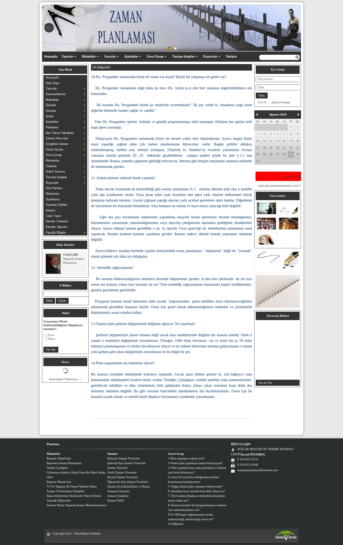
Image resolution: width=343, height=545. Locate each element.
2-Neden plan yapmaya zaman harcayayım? (195, 463)
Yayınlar (67, 56)
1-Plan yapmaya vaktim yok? (186, 458)
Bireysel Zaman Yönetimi (123, 458)
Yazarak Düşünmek (59, 500)
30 (297, 154)
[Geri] (257, 114)
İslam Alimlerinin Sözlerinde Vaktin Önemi (74, 496)
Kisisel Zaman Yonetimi (122, 477)
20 (277, 147)
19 (271, 147)
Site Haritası (54, 188)
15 (291, 140)
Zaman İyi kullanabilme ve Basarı (128, 486)
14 (284, 140)
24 (257, 154)
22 (291, 147)
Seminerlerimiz (56, 94)
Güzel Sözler (54, 149)
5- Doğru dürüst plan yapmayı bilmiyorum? (195, 486)
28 (284, 154)
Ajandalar (131, 56)
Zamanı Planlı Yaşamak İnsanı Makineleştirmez (77, 505)
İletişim (231, 56)
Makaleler (89, 56)
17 (257, 147)
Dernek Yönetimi (57, 221)
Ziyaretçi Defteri (56, 204)
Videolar (51, 166)
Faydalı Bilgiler (56, 232)
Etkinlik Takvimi (56, 227)
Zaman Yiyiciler (117, 467)
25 (264, 154)
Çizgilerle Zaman (57, 144)
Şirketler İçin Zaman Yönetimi (126, 463)
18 (264, 147)
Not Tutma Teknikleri (60, 133)
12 (271, 140)
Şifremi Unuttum (280, 102)
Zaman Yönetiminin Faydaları (66, 491)
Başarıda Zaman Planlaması (64, 463)
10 (257, 140)
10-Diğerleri (175, 524)
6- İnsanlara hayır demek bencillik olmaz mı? (196, 491)
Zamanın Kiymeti (118, 491)
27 (277, 154)
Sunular (110, 56)
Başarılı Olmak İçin (59, 458)
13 (277, 140)
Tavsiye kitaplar (183, 56)
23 (297, 147)
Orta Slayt (53, 83)
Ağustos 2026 (278, 114)
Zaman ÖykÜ (115, 500)
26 (271, 154)
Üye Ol (262, 102)
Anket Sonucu (55, 171)
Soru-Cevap (155, 56)
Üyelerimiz (53, 199)
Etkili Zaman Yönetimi (121, 472)
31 (257, 161)
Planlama (52, 127)
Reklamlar (52, 160)
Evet (51, 335)
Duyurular (210, 56)
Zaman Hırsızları (57, 138)
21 (284, 147)
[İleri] (298, 114)
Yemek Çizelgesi (57, 467)
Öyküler (51, 105)
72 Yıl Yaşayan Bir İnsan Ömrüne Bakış (72, 486)
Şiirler (49, 116)
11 (264, 140)
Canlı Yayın (53, 216)
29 (291, 154)
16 (297, 140)
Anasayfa (50, 56)
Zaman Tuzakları (118, 496)
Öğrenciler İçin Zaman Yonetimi (127, 482)
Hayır (51, 338)
